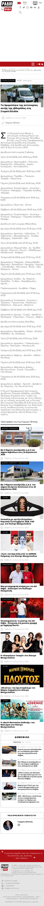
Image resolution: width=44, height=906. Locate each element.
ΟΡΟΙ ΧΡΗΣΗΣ (21, 895)
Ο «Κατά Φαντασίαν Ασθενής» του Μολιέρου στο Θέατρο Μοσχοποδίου (18, 724)
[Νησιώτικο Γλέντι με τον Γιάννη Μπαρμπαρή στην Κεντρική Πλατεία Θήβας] (9, 786)
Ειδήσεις (13, 69)
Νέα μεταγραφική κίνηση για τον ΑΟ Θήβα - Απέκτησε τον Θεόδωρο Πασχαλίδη (19, 588)
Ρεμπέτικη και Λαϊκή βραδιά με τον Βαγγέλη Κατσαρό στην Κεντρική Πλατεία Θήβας (29, 752)
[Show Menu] (33, 64)
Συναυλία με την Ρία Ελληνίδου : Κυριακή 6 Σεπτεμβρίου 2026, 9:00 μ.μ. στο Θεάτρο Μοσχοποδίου (17, 521)
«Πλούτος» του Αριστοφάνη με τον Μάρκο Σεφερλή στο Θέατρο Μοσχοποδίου (18, 690)
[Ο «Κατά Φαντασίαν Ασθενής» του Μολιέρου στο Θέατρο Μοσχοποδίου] (22, 710)
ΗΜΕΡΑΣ (17, 742)
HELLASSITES (33, 902)
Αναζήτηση (20, 12)
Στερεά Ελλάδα (24, 69)
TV (40, 3)
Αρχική (4, 69)
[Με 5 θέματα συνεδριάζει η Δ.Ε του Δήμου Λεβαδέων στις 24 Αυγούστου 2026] (22, 438)
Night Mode (40, 64)
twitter (24, 7)
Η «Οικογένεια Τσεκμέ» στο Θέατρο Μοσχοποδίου (18, 656)
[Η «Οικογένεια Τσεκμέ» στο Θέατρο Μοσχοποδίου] (22, 643)
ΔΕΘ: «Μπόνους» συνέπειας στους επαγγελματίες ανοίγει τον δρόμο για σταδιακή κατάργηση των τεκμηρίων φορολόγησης (29, 799)
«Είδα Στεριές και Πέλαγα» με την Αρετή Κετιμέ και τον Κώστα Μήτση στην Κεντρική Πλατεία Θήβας (30, 776)
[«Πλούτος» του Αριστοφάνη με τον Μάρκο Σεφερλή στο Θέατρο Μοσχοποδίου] (22, 676)
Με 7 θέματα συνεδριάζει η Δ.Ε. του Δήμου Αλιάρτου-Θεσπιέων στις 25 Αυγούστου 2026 (18, 486)
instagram (27, 7)
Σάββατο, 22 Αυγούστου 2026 (16, 458)
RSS (37, 897)
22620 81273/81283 (13, 883)
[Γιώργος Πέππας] (8, 825)
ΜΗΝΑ (28, 742)
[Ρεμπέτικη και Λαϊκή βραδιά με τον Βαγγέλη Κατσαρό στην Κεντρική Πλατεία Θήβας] (9, 750)
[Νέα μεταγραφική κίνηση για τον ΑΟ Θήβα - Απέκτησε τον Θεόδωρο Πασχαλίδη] (22, 574)
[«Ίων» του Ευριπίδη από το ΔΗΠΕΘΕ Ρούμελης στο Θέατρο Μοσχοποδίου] (22, 542)
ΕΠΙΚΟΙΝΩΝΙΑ (12, 899)
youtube (31, 7)
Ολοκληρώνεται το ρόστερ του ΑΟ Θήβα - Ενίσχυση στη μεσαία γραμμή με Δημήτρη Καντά (19, 623)
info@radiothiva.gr (11, 888)
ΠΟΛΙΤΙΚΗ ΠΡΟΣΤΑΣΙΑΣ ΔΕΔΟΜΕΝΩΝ (18, 897)
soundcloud (35, 7)
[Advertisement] (22, 38)
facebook (20, 7)
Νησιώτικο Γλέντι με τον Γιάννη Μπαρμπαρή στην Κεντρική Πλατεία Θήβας (28, 787)
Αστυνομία (27, 80)
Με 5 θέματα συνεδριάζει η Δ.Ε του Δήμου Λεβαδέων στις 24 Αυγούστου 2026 (19, 452)
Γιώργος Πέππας (25, 822)
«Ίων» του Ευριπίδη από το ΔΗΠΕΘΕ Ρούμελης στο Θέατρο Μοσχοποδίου (19, 555)
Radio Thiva (7, 6)
